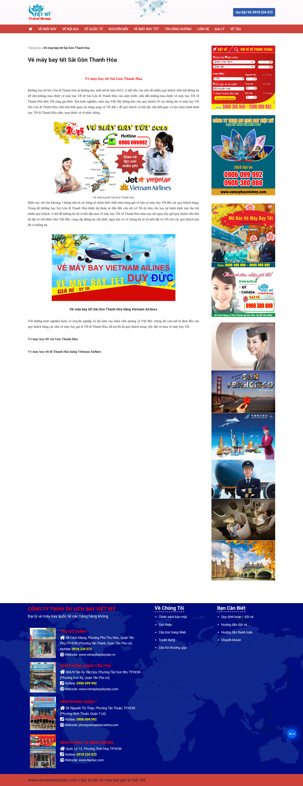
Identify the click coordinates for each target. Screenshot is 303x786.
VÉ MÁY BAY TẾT (146, 29)
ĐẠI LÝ (219, 29)
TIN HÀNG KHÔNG (178, 29)
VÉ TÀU (235, 29)
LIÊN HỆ (203, 29)
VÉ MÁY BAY (47, 29)
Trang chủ (34, 48)
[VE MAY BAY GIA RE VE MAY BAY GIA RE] (40, 12)
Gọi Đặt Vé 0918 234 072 (254, 12)
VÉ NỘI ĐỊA (70, 29)
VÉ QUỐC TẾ (93, 29)
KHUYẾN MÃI (118, 29)
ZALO (291, 733)
